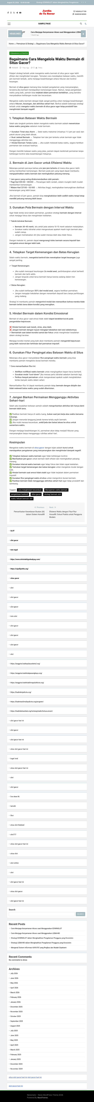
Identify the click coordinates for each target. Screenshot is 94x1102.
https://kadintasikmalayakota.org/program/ (27, 702)
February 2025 (15, 1055)
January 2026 (15, 1002)
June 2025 (14, 1035)
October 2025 (15, 1016)
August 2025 (15, 1026)
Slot (12, 815)
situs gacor (39, 448)
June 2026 (14, 978)
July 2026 (14, 973)
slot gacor (14, 597)
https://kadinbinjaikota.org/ (20, 692)
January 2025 (15, 1059)
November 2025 (16, 1012)
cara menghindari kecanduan (30, 490)
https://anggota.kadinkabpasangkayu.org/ (26, 673)
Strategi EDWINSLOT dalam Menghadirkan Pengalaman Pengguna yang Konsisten (42, 938)
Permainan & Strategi (19, 53)
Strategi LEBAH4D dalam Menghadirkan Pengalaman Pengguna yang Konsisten (58, 2)
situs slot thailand (17, 825)
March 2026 (14, 992)
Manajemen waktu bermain (56, 490)
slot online (14, 863)
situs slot (14, 853)
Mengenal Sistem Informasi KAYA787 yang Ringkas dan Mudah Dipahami (38, 948)
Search (12, 909)
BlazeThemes (42, 1098)
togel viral (14, 759)
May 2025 (14, 1040)
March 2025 (14, 1050)
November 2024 (16, 1069)
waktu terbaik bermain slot (21, 499)
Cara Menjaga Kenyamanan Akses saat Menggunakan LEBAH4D (50, 32)
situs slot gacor (16, 891)
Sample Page (44, 24)
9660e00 (15, 68)
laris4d (13, 806)
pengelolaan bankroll (19, 494)
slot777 (13, 834)
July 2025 (14, 1031)
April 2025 (14, 1045)
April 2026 (14, 988)
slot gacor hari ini (17, 721)
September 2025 (16, 1021)
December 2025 (16, 1007)
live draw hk (14, 796)
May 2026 (14, 983)
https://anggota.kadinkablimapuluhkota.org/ (27, 683)
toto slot (13, 616)
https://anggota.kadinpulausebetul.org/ (25, 664)
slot (11, 588)
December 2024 (16, 1064)
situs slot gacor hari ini (19, 749)
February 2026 (15, 997)
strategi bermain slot (52, 494)
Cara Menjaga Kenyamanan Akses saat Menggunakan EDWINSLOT (36, 928)
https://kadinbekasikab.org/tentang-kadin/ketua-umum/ (31, 711)
